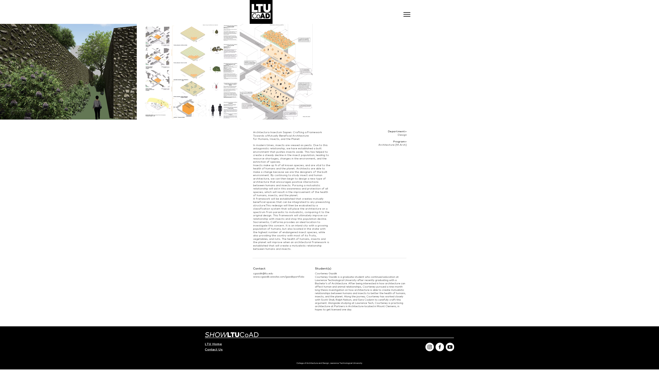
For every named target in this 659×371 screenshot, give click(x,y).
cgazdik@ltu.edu (263, 273)
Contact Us (214, 349)
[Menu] (407, 14)
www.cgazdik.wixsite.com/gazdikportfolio (278, 276)
